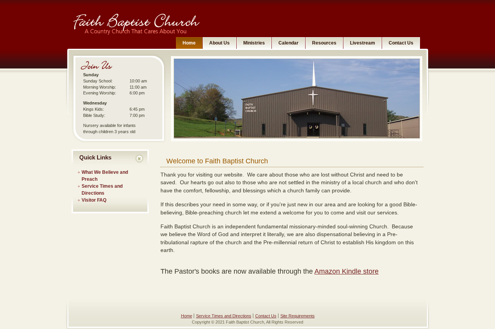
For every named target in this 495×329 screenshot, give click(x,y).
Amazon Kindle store (346, 271)
